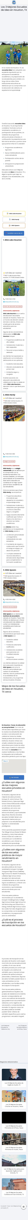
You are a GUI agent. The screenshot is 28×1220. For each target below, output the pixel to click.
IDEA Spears (15, 225)
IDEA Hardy (15, 219)
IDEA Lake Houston (15, 213)
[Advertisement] (14, 26)
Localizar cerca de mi (15, 233)
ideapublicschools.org (12, 302)
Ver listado (15, 777)
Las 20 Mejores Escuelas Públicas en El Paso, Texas (22, 1027)
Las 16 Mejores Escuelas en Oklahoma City (5, 1027)
